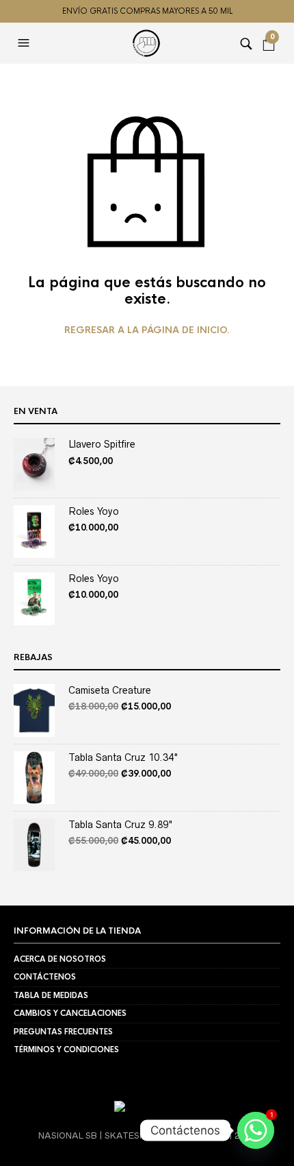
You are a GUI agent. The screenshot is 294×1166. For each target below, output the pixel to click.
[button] (25, 43)
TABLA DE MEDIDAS (51, 995)
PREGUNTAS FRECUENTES (63, 1031)
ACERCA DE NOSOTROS (60, 959)
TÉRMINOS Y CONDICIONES (66, 1049)
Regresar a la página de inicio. (147, 330)
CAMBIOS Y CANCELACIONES (70, 1013)
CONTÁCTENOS (45, 977)
